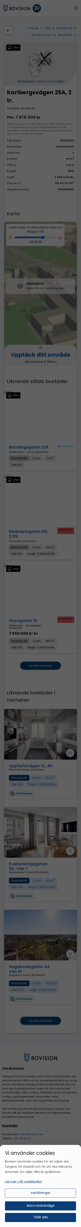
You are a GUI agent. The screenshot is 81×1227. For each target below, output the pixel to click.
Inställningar (41, 1192)
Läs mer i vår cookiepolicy (23, 1181)
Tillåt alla (40, 1217)
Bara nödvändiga (40, 1205)
